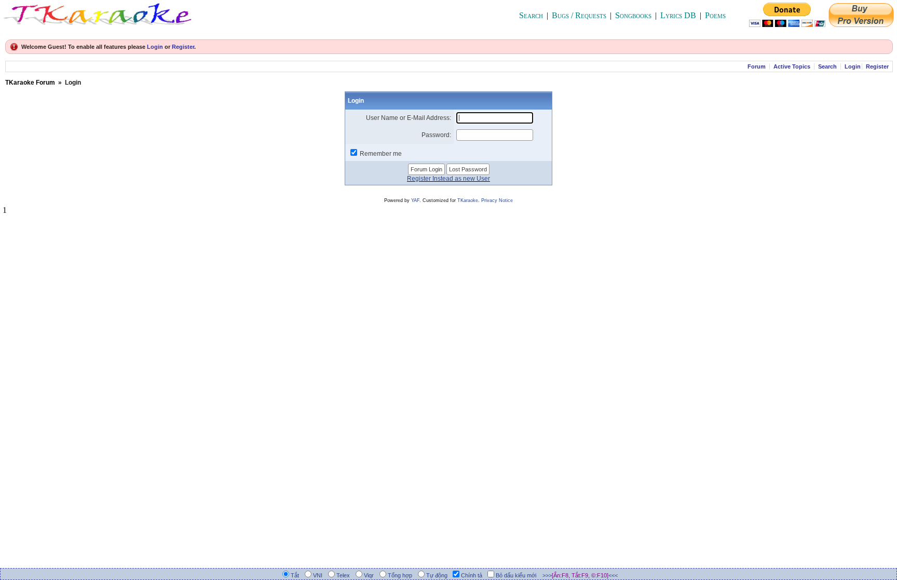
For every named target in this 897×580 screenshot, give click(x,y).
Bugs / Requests (579, 15)
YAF (415, 200)
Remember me (381, 153)
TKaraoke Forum (30, 82)
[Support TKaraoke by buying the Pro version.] (861, 24)
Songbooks (633, 15)
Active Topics (791, 66)
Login (155, 47)
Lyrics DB (678, 15)
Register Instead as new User (448, 178)
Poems (715, 15)
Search (531, 15)
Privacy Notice (497, 200)
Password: (436, 135)
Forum (757, 66)
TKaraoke (467, 200)
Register (183, 47)
